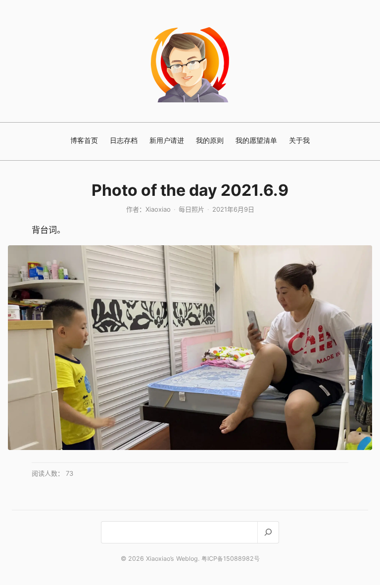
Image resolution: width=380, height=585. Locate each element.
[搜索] (268, 532)
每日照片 (191, 209)
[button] (190, 347)
